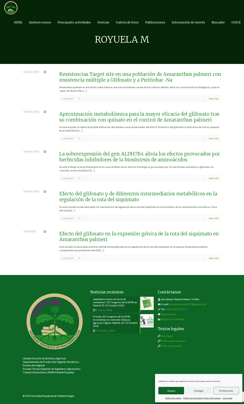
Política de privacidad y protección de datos (202, 398)
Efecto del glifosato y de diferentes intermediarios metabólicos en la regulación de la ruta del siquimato (138, 197)
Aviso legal (227, 398)
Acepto (171, 390)
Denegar (199, 390)
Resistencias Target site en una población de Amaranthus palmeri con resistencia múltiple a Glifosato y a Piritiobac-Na (140, 77)
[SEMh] (10, 7)
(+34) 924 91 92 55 (176, 309)
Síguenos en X (168, 314)
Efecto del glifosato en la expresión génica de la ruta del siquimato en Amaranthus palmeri (139, 237)
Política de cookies (173, 398)
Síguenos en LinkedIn (172, 319)
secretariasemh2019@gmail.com (188, 304)
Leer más (214, 98)
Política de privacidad (172, 340)
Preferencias (226, 390)
